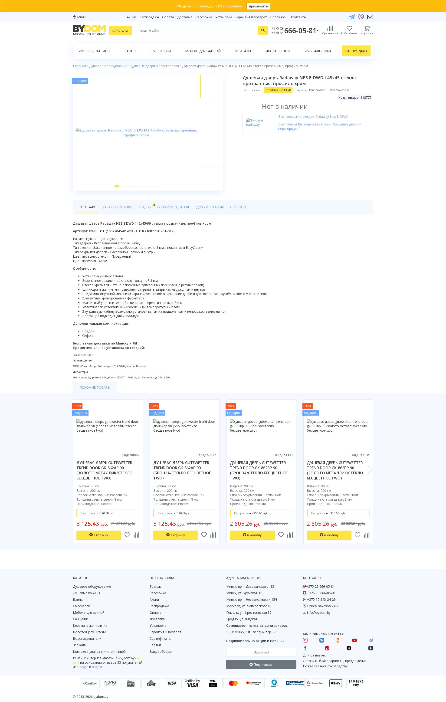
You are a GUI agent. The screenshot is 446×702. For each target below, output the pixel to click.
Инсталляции (277, 51)
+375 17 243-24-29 (321, 599)
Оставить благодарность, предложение (335, 661)
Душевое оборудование (92, 586)
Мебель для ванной (203, 51)
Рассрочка (204, 17)
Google (82, 667)
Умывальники (318, 51)
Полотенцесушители (89, 632)
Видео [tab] (146, 206)
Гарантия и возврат (251, 17)
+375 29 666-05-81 (320, 586)
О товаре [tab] (87, 207)
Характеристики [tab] (117, 207)
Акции (131, 17)
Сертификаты (160, 638)
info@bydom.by (319, 612)
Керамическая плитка (90, 625)
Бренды (155, 586)
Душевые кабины (94, 51)
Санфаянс (81, 619)
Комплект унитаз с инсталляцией (99, 651)
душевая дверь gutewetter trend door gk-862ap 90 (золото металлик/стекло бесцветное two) (104, 470)
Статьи (155, 645)
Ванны (130, 51)
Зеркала (79, 645)
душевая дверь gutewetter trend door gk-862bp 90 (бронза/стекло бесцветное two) (259, 470)
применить (258, 6)
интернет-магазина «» (111, 658)
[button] (117, 186)
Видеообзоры (161, 651)
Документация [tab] (210, 207)
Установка (223, 17)
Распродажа (149, 17)
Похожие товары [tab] (95, 387)
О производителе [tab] (173, 207)
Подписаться (263, 664)
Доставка (184, 17)
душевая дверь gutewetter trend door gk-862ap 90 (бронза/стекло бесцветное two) (182, 470)
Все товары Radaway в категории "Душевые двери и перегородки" (319, 126)
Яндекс (97, 667)
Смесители (161, 51)
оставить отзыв (278, 90)
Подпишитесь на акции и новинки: (255, 641)
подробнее (232, 6)
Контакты (298, 17)
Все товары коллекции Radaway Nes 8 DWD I (314, 116)
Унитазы (243, 51)
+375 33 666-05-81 (321, 593)
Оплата (168, 17)
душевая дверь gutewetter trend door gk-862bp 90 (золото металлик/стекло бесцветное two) (335, 470)
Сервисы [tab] (238, 207)
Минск (82, 17)
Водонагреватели (87, 638)
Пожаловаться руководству (325, 666)
